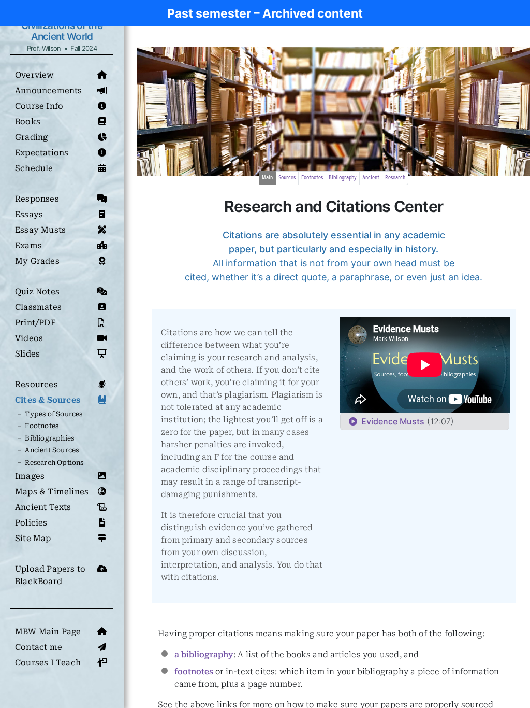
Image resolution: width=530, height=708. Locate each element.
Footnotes (312, 178)
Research (395, 178)
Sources (287, 178)
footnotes (193, 671)
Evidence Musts (390, 421)
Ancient (370, 178)
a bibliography (203, 654)
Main (267, 178)
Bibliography (343, 178)
